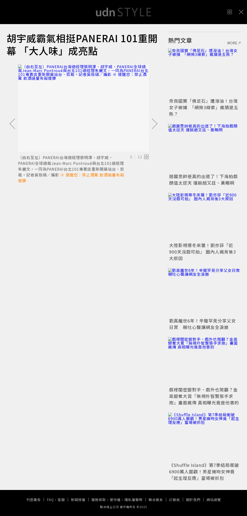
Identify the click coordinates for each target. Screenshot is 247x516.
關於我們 (193, 500)
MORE (232, 43)
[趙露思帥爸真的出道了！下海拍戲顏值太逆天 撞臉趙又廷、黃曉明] (204, 148)
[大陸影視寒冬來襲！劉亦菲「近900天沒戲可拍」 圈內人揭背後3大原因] (204, 217)
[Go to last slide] (12, 124)
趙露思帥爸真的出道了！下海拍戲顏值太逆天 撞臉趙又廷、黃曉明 (203, 179)
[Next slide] (154, 124)
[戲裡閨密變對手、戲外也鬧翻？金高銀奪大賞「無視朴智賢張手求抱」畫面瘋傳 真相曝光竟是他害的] (204, 361)
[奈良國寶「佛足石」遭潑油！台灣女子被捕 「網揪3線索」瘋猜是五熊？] (204, 72)
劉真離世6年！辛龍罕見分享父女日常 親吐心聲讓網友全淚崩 (202, 323)
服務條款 (98, 499)
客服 (61, 499)
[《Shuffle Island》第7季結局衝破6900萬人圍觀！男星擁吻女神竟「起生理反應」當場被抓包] (204, 437)
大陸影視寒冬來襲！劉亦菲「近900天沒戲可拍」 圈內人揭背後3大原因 (202, 251)
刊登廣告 (33, 500)
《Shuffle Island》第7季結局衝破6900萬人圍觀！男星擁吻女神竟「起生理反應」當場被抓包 (204, 471)
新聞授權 (78, 500)
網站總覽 (213, 500)
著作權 (115, 499)
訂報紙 (174, 500)
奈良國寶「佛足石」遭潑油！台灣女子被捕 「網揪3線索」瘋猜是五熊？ (203, 107)
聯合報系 (156, 500)
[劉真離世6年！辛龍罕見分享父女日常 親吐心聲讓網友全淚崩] (204, 292)
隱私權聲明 (133, 499)
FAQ (50, 499)
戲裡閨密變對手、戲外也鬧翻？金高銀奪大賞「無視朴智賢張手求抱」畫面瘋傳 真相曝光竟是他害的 (204, 396)
